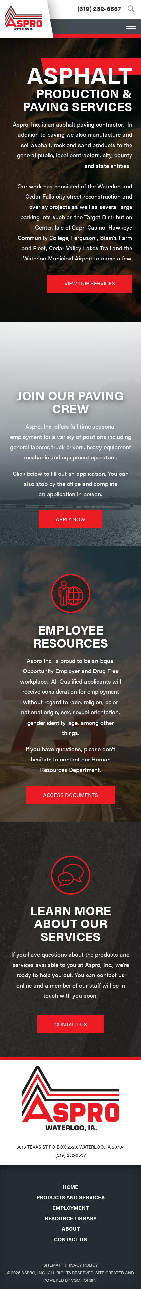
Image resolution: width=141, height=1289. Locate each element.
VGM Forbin (84, 1280)
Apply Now (70, 519)
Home (70, 1187)
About (71, 1228)
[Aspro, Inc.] (23, 15)
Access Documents (70, 794)
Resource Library (71, 1218)
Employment (70, 1207)
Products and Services (70, 1197)
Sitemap (52, 1265)
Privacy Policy (81, 1265)
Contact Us (70, 1024)
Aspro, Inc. (33, 1272)
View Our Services (89, 283)
